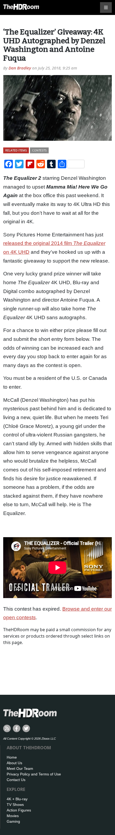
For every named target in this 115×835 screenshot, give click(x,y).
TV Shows (15, 804)
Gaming (13, 821)
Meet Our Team (20, 768)
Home (12, 757)
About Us (14, 763)
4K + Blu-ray (17, 799)
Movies (13, 816)
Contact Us (16, 780)
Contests (39, 150)
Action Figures (19, 810)
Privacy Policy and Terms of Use (34, 774)
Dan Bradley (20, 68)
